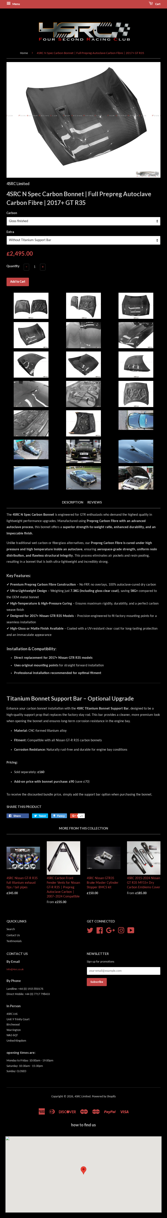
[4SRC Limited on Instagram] (121, 930)
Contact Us (13, 935)
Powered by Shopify (104, 1096)
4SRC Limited (82, 1096)
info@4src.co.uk (15, 969)
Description (72, 502)
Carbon (12, 213)
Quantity (13, 266)
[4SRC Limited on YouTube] (130, 930)
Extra (10, 232)
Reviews (94, 502)
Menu (16, 4)
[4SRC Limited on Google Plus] (110, 930)
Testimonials (14, 941)
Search (11, 929)
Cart (157, 4)
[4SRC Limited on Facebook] (99, 930)
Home (24, 53)
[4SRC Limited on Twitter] (90, 930)
